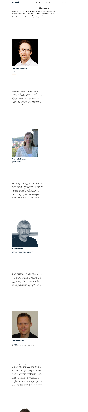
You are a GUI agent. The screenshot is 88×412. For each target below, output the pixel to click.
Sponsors (73, 2)
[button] (39, 2)
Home (30, 2)
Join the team (64, 2)
